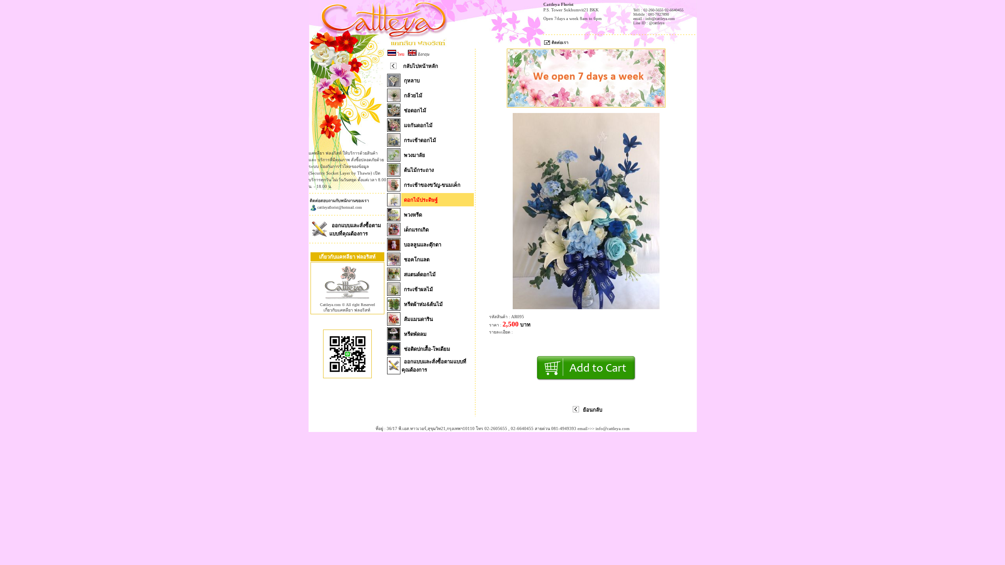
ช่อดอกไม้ (415, 110)
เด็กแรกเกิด (416, 230)
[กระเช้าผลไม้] (394, 293)
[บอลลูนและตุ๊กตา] (394, 248)
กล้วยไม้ (413, 95)
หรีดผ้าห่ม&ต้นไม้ (423, 304)
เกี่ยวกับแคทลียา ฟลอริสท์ (346, 310)
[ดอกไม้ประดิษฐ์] (394, 204)
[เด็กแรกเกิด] (394, 233)
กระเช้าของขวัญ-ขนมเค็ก (432, 185)
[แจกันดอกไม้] (394, 129)
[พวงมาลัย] (394, 159)
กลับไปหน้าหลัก (420, 66)
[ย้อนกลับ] (576, 410)
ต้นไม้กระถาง (419, 170)
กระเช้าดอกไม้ (420, 140)
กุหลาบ (412, 81)
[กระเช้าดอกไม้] (394, 144)
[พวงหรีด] (394, 219)
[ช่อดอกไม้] (394, 114)
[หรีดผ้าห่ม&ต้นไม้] (394, 308)
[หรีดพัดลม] (394, 338)
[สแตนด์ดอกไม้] (394, 278)
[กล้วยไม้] (394, 99)
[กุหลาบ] (394, 84)
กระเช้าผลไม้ (418, 289)
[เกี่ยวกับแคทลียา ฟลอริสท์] (347, 301)
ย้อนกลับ (592, 410)
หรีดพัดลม (415, 334)
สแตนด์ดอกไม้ (420, 274)
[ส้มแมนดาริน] (394, 323)
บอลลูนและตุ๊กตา (422, 245)
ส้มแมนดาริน (418, 319)
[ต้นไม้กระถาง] (394, 174)
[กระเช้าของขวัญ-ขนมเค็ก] (394, 189)
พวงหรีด (413, 215)
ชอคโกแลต (416, 259)
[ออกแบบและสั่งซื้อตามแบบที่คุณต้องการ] (319, 236)
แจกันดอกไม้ (418, 125)
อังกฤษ (423, 54)
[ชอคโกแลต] (394, 263)
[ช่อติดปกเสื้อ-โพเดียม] (394, 353)
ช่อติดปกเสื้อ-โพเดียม (427, 349)
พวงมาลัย (414, 155)
